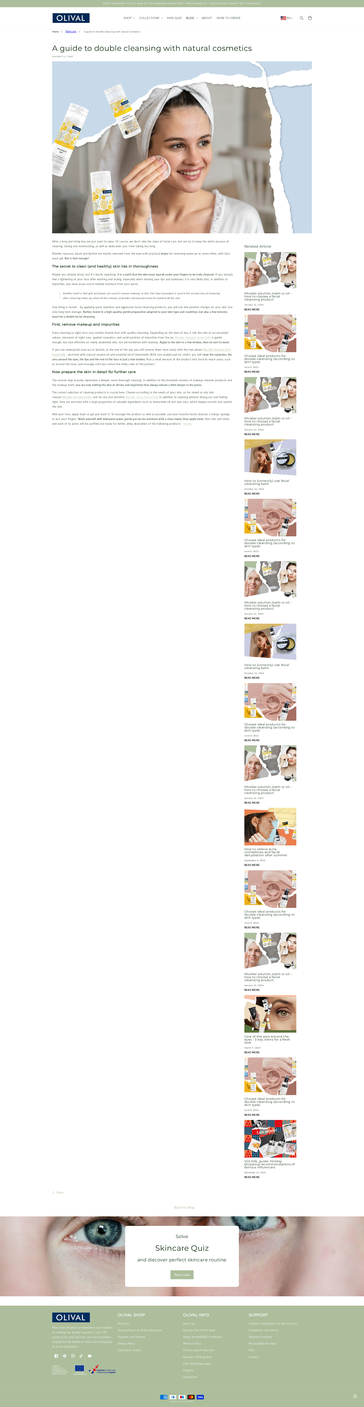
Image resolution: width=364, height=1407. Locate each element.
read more (252, 309)
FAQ (251, 1350)
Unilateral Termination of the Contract (273, 1323)
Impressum (190, 1377)
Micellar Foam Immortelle (142, 397)
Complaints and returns (263, 1330)
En (288, 17)
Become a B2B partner (197, 1357)
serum (187, 423)
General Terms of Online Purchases (140, 1330)
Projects (188, 1370)
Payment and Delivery (132, 1336)
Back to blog (184, 1207)
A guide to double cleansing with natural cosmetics (112, 31)
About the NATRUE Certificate (202, 1336)
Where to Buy (192, 1343)
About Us (189, 1323)
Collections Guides (129, 1350)
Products (123, 1323)
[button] (129, 18)
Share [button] (60, 1192)
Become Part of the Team (199, 1330)
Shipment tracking (260, 1336)
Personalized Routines (263, 1343)
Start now (182, 1275)
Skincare (71, 31)
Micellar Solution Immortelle (193, 337)
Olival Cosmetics (186, 1401)
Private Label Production (198, 1350)
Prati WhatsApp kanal (197, 1363)
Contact (254, 1357)
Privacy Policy (126, 1343)
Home (55, 31)
